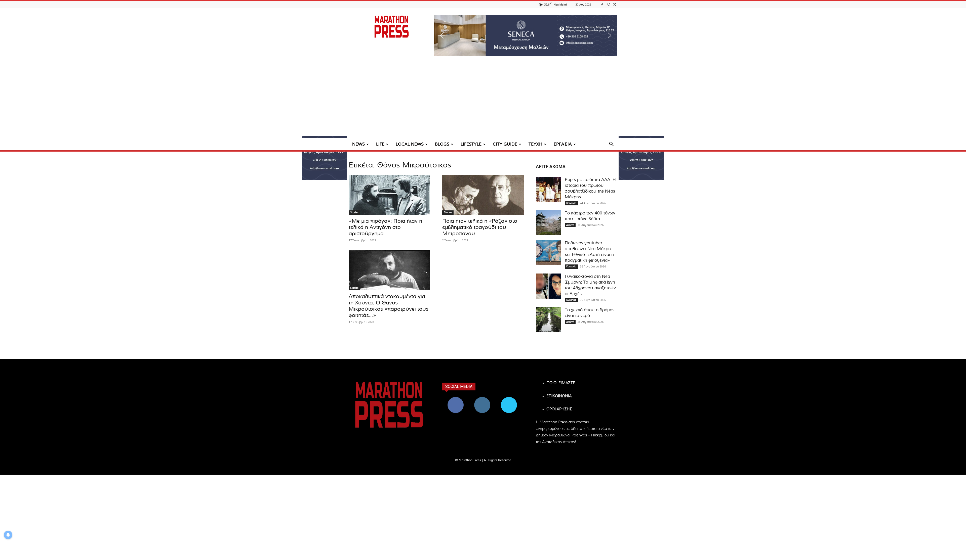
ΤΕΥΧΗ (535, 144)
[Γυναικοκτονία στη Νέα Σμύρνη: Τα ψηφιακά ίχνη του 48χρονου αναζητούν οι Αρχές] (548, 286)
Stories (354, 212)
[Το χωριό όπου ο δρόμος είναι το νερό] (548, 319)
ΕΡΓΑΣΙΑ (563, 144)
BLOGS (442, 144)
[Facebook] (602, 4)
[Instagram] (608, 4)
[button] (525, 35)
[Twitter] (614, 4)
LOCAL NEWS (410, 144)
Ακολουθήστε (482, 399)
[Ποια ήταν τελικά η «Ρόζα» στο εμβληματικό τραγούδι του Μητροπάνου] (483, 195)
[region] (525, 35)
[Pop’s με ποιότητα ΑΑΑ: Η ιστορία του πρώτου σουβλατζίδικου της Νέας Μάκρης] (548, 189)
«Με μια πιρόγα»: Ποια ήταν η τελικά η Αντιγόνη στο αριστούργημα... (385, 227)
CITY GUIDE (505, 144)
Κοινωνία (571, 203)
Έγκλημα (571, 300)
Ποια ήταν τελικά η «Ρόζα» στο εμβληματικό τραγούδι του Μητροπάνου (479, 227)
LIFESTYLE (471, 144)
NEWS (358, 144)
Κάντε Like (456, 399)
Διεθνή (570, 225)
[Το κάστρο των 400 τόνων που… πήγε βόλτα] (548, 222)
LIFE (380, 144)
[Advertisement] (483, 100)
